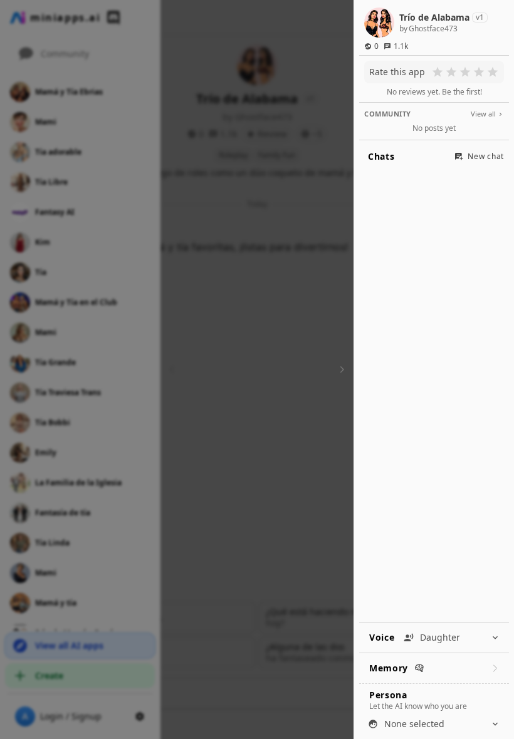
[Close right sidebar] (340, 369)
